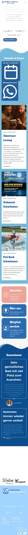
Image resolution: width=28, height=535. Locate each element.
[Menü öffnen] (25, 2)
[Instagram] (22, 533)
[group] (8, 481)
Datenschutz (8, 512)
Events (5, 132)
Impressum (22, 506)
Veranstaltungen (11, 132)
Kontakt (21, 512)
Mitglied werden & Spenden (10, 506)
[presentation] (14, 117)
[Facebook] (19, 533)
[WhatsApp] (25, 533)
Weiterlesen (7, 166)
